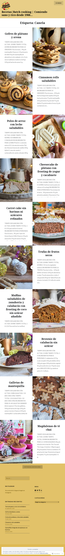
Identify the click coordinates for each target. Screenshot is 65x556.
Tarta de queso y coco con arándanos (15, 506)
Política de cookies (44, 553)
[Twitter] (37, 490)
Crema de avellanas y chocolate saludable (17, 517)
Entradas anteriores (32, 467)
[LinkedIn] (41, 490)
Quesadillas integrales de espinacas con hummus (16, 529)
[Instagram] (39, 490)
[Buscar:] (17, 478)
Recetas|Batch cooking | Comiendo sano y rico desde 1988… (24, 13)
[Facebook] (35, 490)
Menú (59, 3)
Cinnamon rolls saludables (12, 522)
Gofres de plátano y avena (12, 512)
